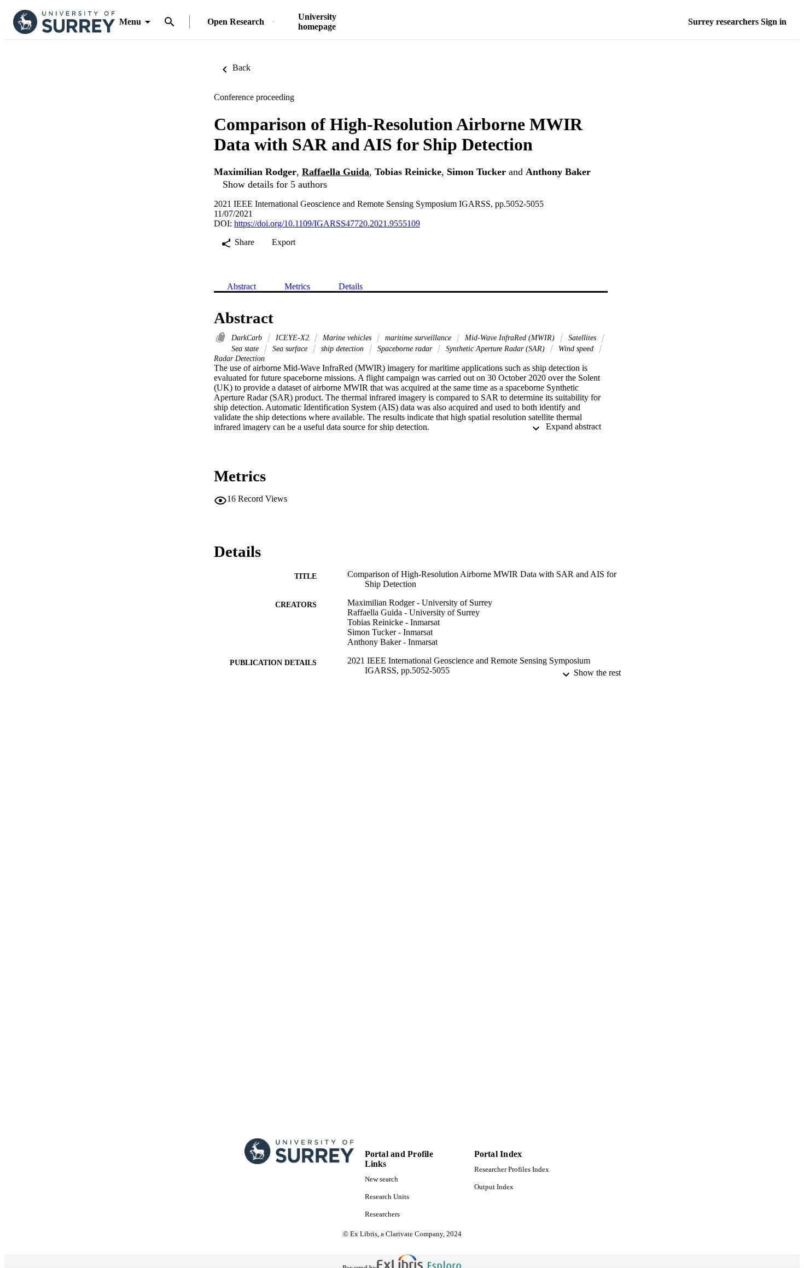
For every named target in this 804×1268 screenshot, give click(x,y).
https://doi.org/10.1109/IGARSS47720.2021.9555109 (327, 223)
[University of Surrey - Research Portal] (64, 22)
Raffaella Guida (335, 171)
